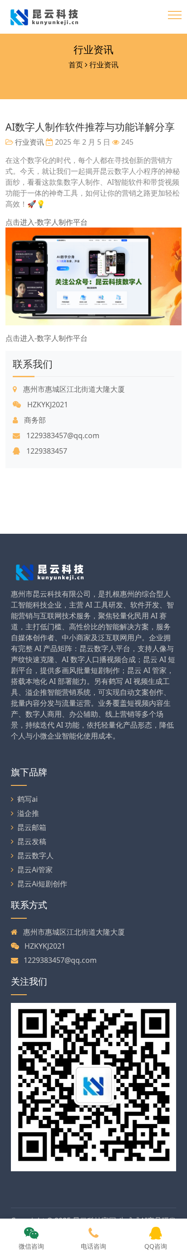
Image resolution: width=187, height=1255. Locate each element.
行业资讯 (93, 49)
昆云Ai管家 (35, 870)
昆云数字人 (35, 855)
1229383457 (46, 451)
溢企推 (28, 813)
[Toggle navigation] (174, 15)
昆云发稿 (31, 841)
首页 (76, 65)
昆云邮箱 (31, 827)
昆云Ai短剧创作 (42, 884)
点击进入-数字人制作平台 (46, 222)
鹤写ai (27, 799)
